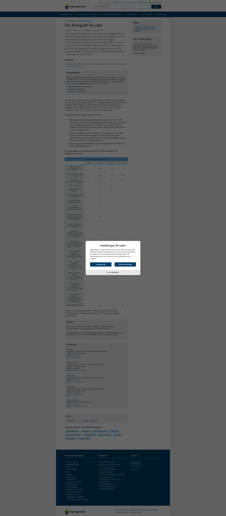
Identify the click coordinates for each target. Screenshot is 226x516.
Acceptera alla (100, 264)
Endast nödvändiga (125, 264)
